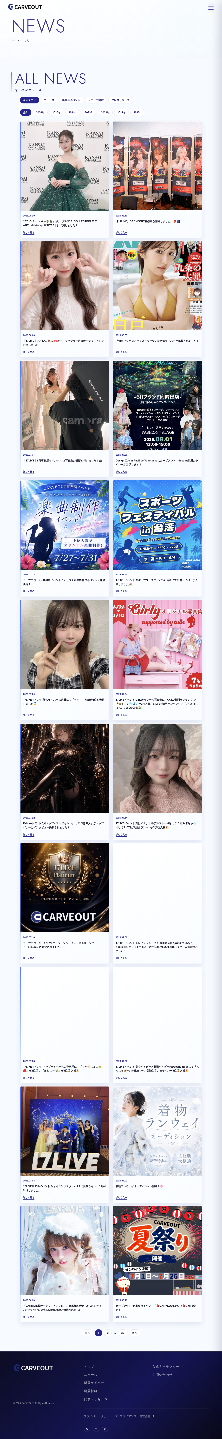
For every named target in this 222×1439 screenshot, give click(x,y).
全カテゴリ (29, 100)
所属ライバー (94, 1382)
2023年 (89, 112)
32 (122, 1333)
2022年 (105, 112)
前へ (87, 1333)
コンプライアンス (125, 1416)
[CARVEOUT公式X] (87, 1429)
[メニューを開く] (211, 7)
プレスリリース (120, 100)
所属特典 (90, 1390)
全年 (25, 112)
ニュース (49, 100)
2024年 (73, 112)
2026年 (40, 112)
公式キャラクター (165, 1366)
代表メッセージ (96, 1398)
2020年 (138, 112)
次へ (134, 1333)
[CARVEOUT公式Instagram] (96, 1429)
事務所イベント (71, 100)
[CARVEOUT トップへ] (25, 7)
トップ (89, 1366)
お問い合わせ (162, 1374)
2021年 (121, 112)
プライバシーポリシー (97, 1416)
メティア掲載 (96, 100)
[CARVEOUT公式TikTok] (105, 1429)
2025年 (56, 112)
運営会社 (144, 1416)
